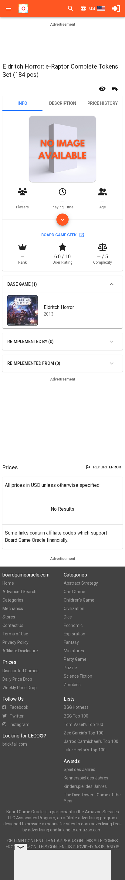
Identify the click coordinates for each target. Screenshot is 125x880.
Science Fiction (78, 676)
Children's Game (79, 600)
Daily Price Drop (17, 679)
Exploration (74, 633)
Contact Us (12, 625)
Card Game (74, 591)
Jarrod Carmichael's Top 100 (91, 741)
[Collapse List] (112, 284)
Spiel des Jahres (79, 769)
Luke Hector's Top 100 (85, 749)
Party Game (75, 659)
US (92, 8)
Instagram (19, 724)
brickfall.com (14, 744)
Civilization (74, 608)
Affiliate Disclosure (20, 650)
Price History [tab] (102, 103)
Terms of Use (15, 633)
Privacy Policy (15, 642)
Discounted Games (20, 670)
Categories (12, 600)
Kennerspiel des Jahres (86, 778)
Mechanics (12, 608)
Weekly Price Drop (19, 687)
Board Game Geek (58, 235)
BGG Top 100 (76, 716)
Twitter (17, 716)
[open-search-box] (70, 8)
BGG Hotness (76, 707)
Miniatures (74, 650)
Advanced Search (19, 591)
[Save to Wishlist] (115, 89)
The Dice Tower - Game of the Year (92, 797)
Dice (68, 617)
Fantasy (71, 642)
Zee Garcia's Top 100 (83, 733)
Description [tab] (62, 103)
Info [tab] (22, 103)
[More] (62, 220)
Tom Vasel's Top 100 (83, 724)
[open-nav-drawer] (8, 8)
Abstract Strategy (81, 583)
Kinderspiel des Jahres (85, 786)
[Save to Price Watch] (102, 89)
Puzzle (70, 667)
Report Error (107, 467)
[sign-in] (116, 8)
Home (8, 583)
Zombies (72, 684)
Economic (73, 625)
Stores (8, 617)
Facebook (19, 707)
